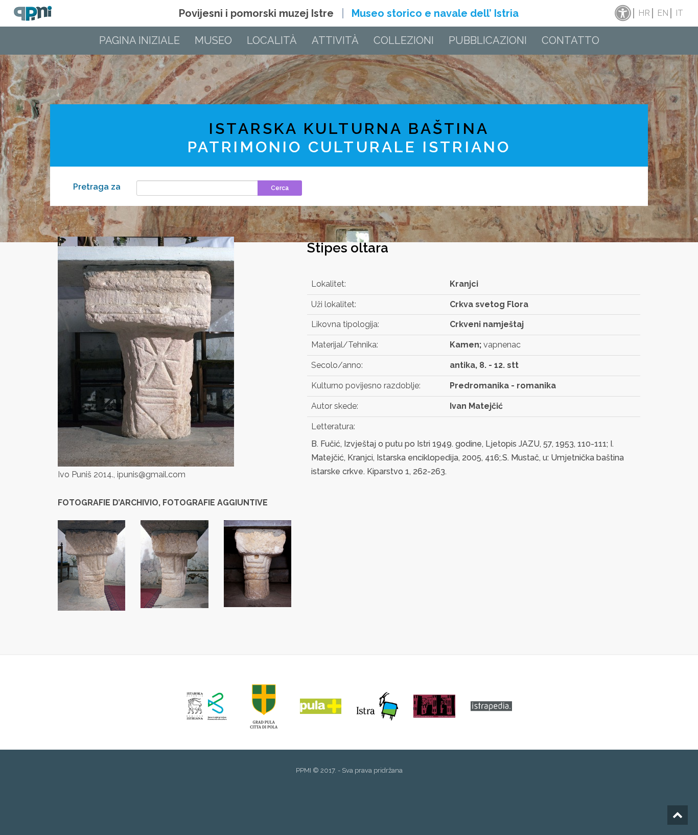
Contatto (570, 40)
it (679, 13)
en (662, 13)
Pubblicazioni (488, 40)
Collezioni (404, 40)
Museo (213, 40)
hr (644, 13)
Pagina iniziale (139, 40)
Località (272, 40)
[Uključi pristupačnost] (622, 13)
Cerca (280, 188)
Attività (335, 40)
